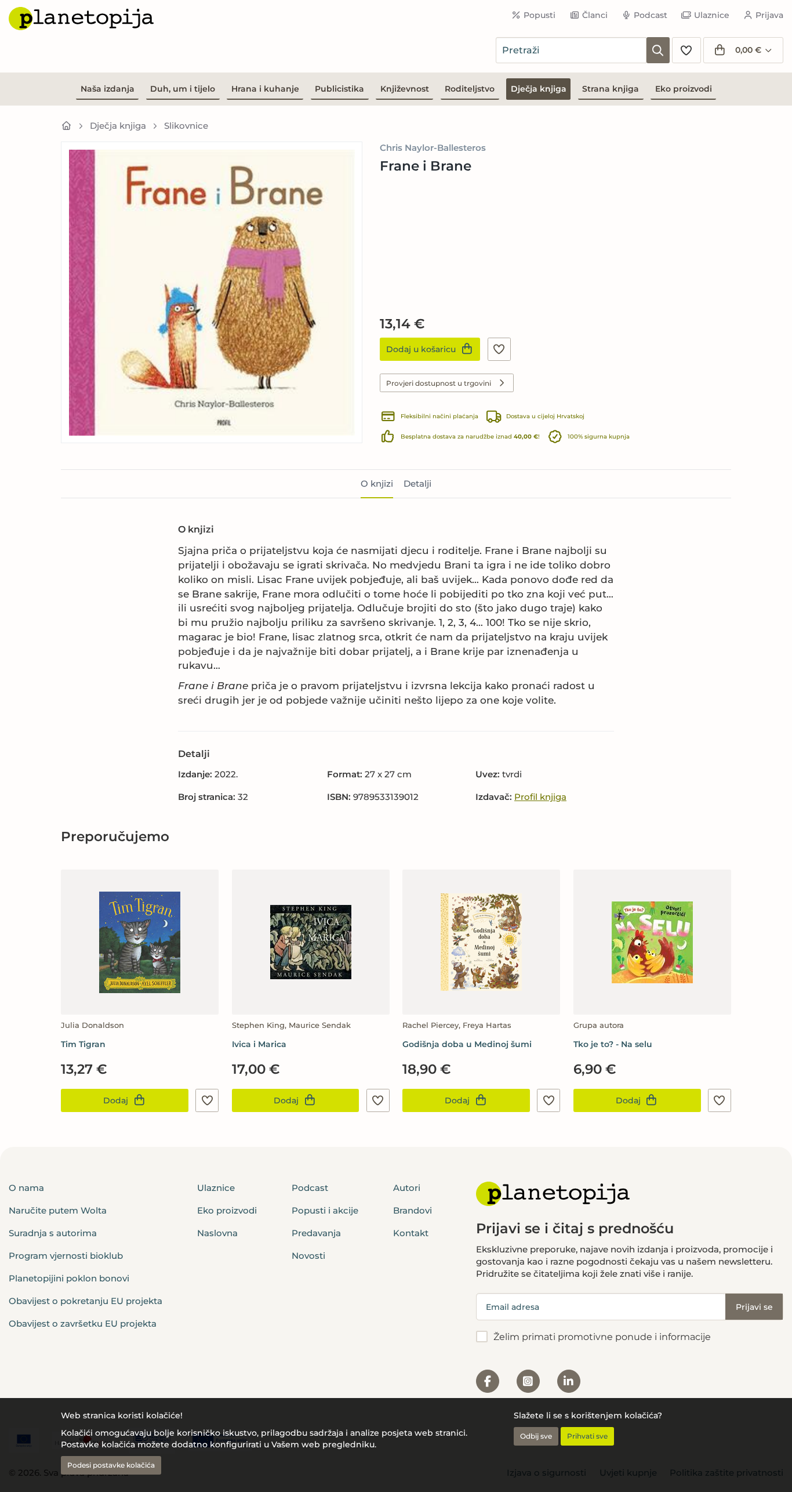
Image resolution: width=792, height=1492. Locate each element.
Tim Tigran (83, 1044)
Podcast (650, 15)
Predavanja (316, 1232)
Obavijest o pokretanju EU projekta (85, 1300)
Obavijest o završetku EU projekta (83, 1323)
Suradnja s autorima (53, 1232)
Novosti (308, 1255)
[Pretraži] (658, 50)
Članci (595, 15)
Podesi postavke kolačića (111, 1465)
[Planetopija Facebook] (487, 1381)
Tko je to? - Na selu (612, 1044)
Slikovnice (186, 125)
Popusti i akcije (325, 1210)
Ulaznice (711, 15)
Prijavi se (754, 1307)
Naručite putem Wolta (58, 1210)
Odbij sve (536, 1436)
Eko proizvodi (683, 89)
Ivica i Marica (259, 1044)
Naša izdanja (108, 89)
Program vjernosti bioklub (66, 1255)
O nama (26, 1187)
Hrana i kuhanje (265, 89)
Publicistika (339, 89)
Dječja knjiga (538, 89)
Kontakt (410, 1232)
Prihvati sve (587, 1436)
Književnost (404, 89)
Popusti (539, 15)
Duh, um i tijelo (182, 89)
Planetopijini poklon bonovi (69, 1278)
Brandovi (412, 1210)
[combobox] (571, 50)
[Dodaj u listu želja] (499, 349)
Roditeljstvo (470, 89)
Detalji (417, 483)
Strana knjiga (610, 89)
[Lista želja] (686, 50)
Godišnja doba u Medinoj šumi (467, 1044)
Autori (406, 1187)
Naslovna (217, 1232)
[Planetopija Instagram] (528, 1381)
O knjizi (377, 483)
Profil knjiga (540, 796)
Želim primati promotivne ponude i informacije (602, 1336)
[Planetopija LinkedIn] (568, 1381)
